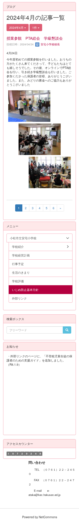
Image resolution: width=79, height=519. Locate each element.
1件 (35, 27)
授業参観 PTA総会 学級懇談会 (35, 38)
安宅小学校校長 (50, 44)
